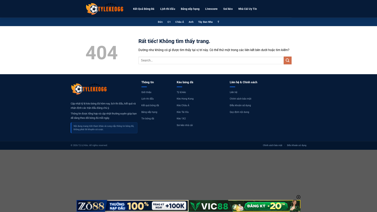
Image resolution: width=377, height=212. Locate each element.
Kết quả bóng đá (150, 105)
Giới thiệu (146, 92)
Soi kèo (228, 8)
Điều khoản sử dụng (240, 105)
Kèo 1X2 (181, 118)
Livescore (211, 8)
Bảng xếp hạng (190, 8)
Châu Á (179, 21)
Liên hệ (233, 92)
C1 (169, 21)
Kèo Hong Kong (185, 98)
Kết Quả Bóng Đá (144, 8)
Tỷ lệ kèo (181, 92)
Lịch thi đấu (167, 8)
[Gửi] (288, 60)
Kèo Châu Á (183, 105)
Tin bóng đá (147, 118)
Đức (160, 21)
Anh (191, 21)
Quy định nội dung (239, 112)
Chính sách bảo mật (240, 98)
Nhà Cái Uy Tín (247, 8)
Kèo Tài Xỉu (183, 112)
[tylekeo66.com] (105, 9)
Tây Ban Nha (205, 21)
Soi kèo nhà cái (185, 125)
